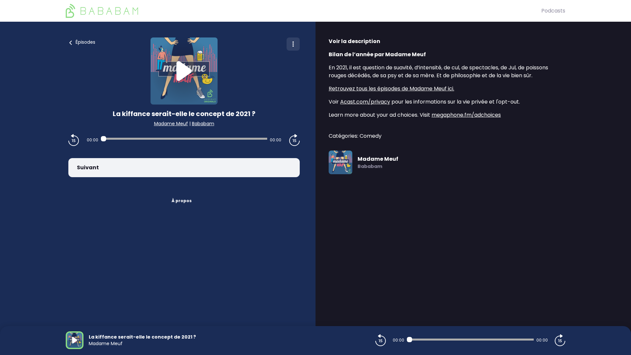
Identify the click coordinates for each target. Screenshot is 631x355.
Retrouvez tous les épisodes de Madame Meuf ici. (391, 88)
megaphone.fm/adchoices (466, 115)
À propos (182, 200)
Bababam (203, 123)
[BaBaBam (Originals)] (303, 10)
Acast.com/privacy (365, 102)
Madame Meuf (171, 123)
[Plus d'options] (293, 44)
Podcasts (553, 10)
